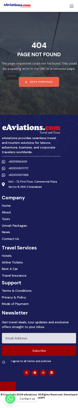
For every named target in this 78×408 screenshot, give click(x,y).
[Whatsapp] (10, 398)
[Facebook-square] (35, 372)
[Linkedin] (51, 372)
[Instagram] (43, 372)
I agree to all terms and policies (31, 361)
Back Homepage (41, 82)
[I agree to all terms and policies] (3, 362)
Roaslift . (40, 397)
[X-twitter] (26, 372)
